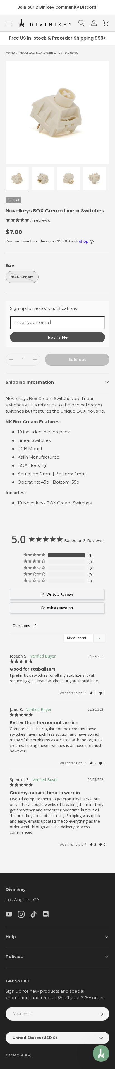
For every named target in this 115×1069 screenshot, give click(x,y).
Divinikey (24, 1055)
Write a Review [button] (60, 594)
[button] (106, 23)
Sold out (77, 359)
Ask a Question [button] (60, 607)
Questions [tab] (21, 625)
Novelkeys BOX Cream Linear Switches (49, 53)
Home (10, 53)
